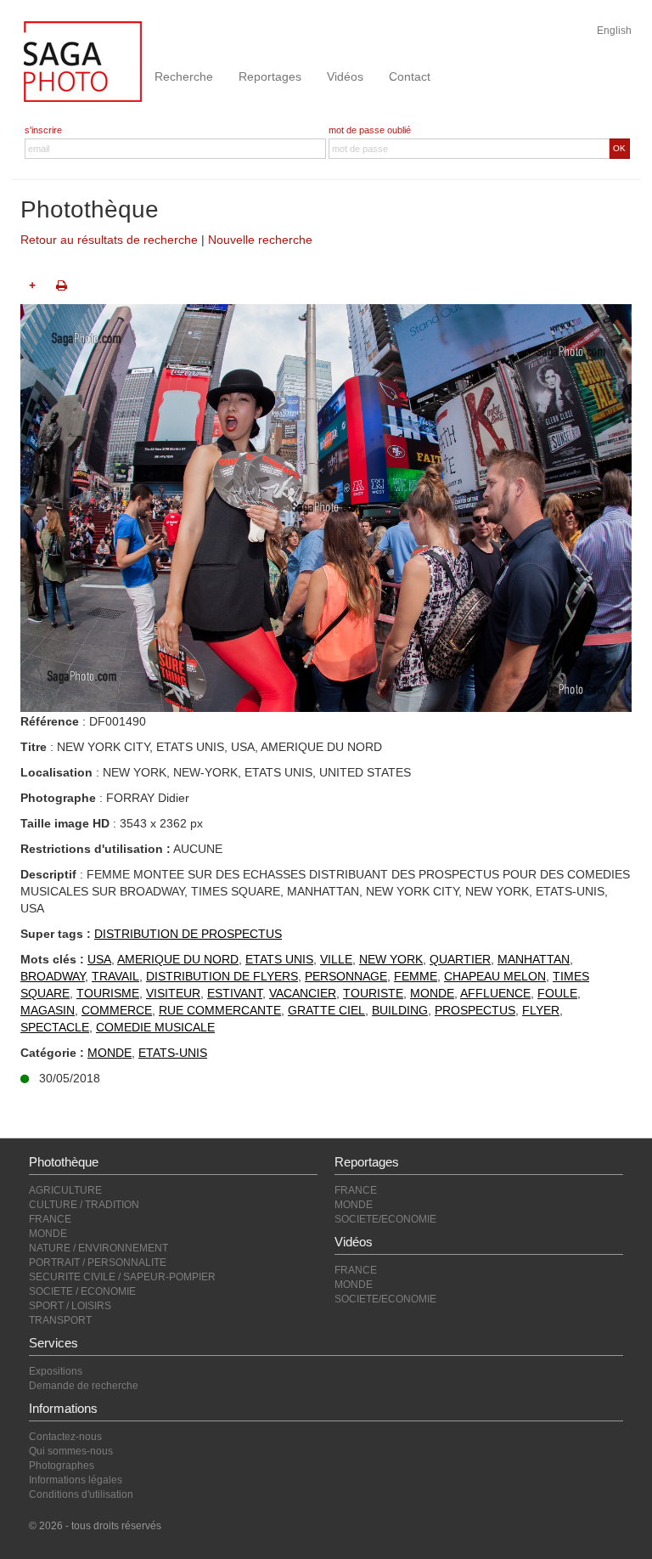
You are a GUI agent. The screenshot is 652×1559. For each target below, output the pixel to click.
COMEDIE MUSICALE (155, 1027)
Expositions (55, 1371)
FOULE (557, 993)
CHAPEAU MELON (495, 976)
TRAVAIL (115, 976)
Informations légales (75, 1480)
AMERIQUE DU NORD (178, 959)
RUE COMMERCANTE (220, 1010)
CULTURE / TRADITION (84, 1205)
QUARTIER (460, 959)
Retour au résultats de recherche (109, 239)
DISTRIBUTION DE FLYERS (222, 976)
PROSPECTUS (475, 1010)
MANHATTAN (533, 959)
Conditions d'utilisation (81, 1494)
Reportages (270, 76)
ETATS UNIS (279, 959)
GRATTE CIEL (326, 1010)
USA (99, 959)
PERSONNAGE (346, 976)
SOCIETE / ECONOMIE (82, 1291)
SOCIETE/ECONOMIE (385, 1219)
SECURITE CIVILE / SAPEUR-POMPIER (122, 1277)
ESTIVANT (234, 993)
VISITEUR (173, 993)
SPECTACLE (54, 1027)
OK (619, 148)
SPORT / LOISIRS (70, 1306)
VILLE (336, 959)
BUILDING (400, 1010)
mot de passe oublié (370, 130)
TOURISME (107, 993)
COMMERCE (117, 1010)
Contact (409, 76)
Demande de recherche (83, 1386)
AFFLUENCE (495, 993)
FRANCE (50, 1219)
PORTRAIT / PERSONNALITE (97, 1262)
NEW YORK (391, 959)
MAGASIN (47, 1010)
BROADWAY (52, 976)
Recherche (184, 76)
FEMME (415, 976)
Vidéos (345, 76)
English (614, 31)
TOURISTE (373, 993)
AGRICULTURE (65, 1190)
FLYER (540, 1010)
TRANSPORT (60, 1320)
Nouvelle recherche (260, 239)
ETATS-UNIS (172, 1052)
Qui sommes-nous (71, 1451)
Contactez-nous (65, 1437)
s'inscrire (43, 130)
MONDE (432, 993)
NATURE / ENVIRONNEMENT (98, 1248)
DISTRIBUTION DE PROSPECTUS (188, 933)
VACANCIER (302, 993)
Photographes (61, 1465)
